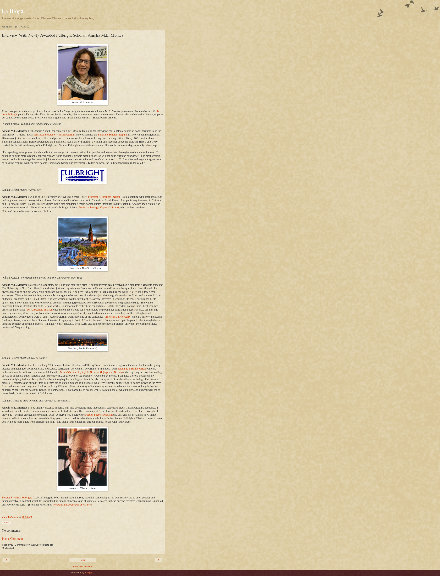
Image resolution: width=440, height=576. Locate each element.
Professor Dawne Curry (117, 316)
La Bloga (12, 11)
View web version (82, 566)
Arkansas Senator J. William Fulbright (55, 134)
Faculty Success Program (99, 414)
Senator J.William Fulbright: (17, 497)
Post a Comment (12, 538)
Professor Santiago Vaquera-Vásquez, (99, 207)
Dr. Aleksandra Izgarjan (40, 309)
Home (82, 560)
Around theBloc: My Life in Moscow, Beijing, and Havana (91, 372)
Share (6, 522)
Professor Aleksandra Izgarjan (104, 196)
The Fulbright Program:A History (71, 504)
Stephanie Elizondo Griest (131, 368)
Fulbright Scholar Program (112, 134)
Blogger (89, 572)
